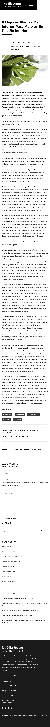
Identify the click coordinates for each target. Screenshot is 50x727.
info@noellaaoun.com (10, 691)
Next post (36, 449)
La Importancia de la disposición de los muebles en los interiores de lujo (24, 604)
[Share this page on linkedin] (17, 419)
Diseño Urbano (7, 566)
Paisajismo (35, 46)
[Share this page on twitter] (6, 419)
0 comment (14, 50)
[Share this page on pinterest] (20, 414)
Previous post (16, 449)
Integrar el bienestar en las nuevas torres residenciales (20, 610)
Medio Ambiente (7, 571)
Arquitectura (7, 546)
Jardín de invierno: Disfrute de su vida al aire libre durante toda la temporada (23, 621)
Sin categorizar (7, 581)
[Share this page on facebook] (7, 414)
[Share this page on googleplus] (33, 414)
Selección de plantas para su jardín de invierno (17, 615)
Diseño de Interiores (19, 46)
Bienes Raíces (7, 551)
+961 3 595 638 (6, 681)
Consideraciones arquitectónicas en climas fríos (17, 598)
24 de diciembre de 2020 (20, 42)
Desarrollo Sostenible (10, 556)
